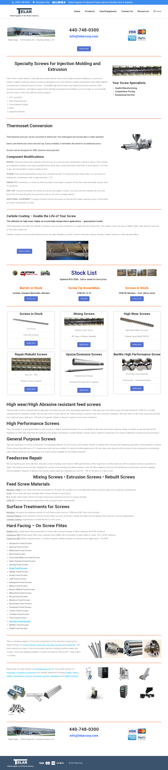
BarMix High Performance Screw (137, 354)
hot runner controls (41, 676)
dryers (75, 672)
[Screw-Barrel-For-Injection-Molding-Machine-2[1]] (95, 649)
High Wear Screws (137, 314)
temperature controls (23, 676)
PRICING (84, 299)
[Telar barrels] (133, 649)
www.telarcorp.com (42, 669)
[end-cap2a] (152, 649)
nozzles (58, 645)
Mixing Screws (84, 314)
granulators (55, 676)
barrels (33, 645)
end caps (50, 645)
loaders (68, 672)
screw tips (40, 645)
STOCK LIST (31, 299)
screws (25, 645)
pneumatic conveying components (21, 672)
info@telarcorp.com (84, 36)
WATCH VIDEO (24, 251)
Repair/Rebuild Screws (31, 354)
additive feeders (71, 676)
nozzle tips (71, 645)
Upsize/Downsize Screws (84, 354)
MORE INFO (31, 343)
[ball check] (114, 649)
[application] (67, 250)
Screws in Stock (31, 314)
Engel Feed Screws (18, 568)
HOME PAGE (84, 49)
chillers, (10, 676)
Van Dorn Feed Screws (19, 621)
